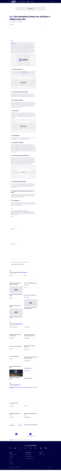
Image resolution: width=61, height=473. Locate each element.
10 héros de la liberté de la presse (30, 436)
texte (19, 264)
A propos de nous (11, 456)
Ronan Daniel (20, 21)
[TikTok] (35, 448)
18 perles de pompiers (27, 368)
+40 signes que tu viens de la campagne (30, 424)
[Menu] (10, 1)
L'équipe (10, 458)
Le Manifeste (11, 461)
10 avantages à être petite (13, 403)
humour (12, 264)
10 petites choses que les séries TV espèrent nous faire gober (15, 283)
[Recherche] (51, 1)
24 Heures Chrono (23, 272)
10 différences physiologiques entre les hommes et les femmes (30, 357)
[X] (20, 448)
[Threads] (25, 448)
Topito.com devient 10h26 (12, 454)
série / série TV (16, 264)
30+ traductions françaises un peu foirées (15, 414)
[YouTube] (40, 448)
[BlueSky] (30, 448)
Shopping (27, 1)
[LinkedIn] (46, 448)
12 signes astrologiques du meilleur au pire (30, 414)
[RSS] (51, 448)
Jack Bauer (13, 42)
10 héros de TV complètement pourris (30, 283)
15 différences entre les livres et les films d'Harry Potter (15, 335)
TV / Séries (13, 21)
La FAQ (10, 460)
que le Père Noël (24, 71)
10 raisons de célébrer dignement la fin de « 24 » (15, 317)
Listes (18, 1)
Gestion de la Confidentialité (29, 458)
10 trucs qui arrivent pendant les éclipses (14, 378)
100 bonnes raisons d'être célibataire (15, 346)
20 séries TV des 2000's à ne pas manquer (14, 306)
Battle (32, 1)
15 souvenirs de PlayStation (14, 356)
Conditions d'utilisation (28, 454)
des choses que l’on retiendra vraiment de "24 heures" (30, 308)
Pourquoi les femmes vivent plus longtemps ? (29, 346)
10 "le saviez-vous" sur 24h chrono (30, 295)
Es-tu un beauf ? (12, 425)
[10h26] (14, 1)
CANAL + (28, 297)
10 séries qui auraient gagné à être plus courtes (15, 295)
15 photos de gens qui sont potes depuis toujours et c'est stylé (29, 335)
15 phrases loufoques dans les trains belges (15, 367)
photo (14, 228)
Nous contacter (11, 463)
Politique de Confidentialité (29, 456)
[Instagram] (10, 448)
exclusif (22, 264)
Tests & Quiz (23, 1)
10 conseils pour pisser (28, 378)
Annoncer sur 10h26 (42, 454)
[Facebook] (15, 448)
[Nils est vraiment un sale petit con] (16, 434)
